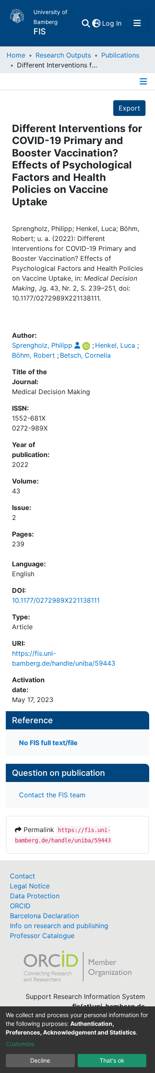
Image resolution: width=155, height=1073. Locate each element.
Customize (20, 1043)
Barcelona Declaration (44, 916)
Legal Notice (30, 886)
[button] (96, 23)
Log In (112, 23)
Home (16, 55)
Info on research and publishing (59, 925)
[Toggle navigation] (137, 23)
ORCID (20, 906)
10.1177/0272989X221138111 (56, 600)
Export (129, 108)
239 (18, 544)
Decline (40, 1060)
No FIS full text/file (48, 743)
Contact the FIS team (52, 795)
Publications (120, 55)
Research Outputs (63, 55)
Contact (22, 876)
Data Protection (35, 896)
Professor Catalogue (42, 935)
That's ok (112, 1060)
